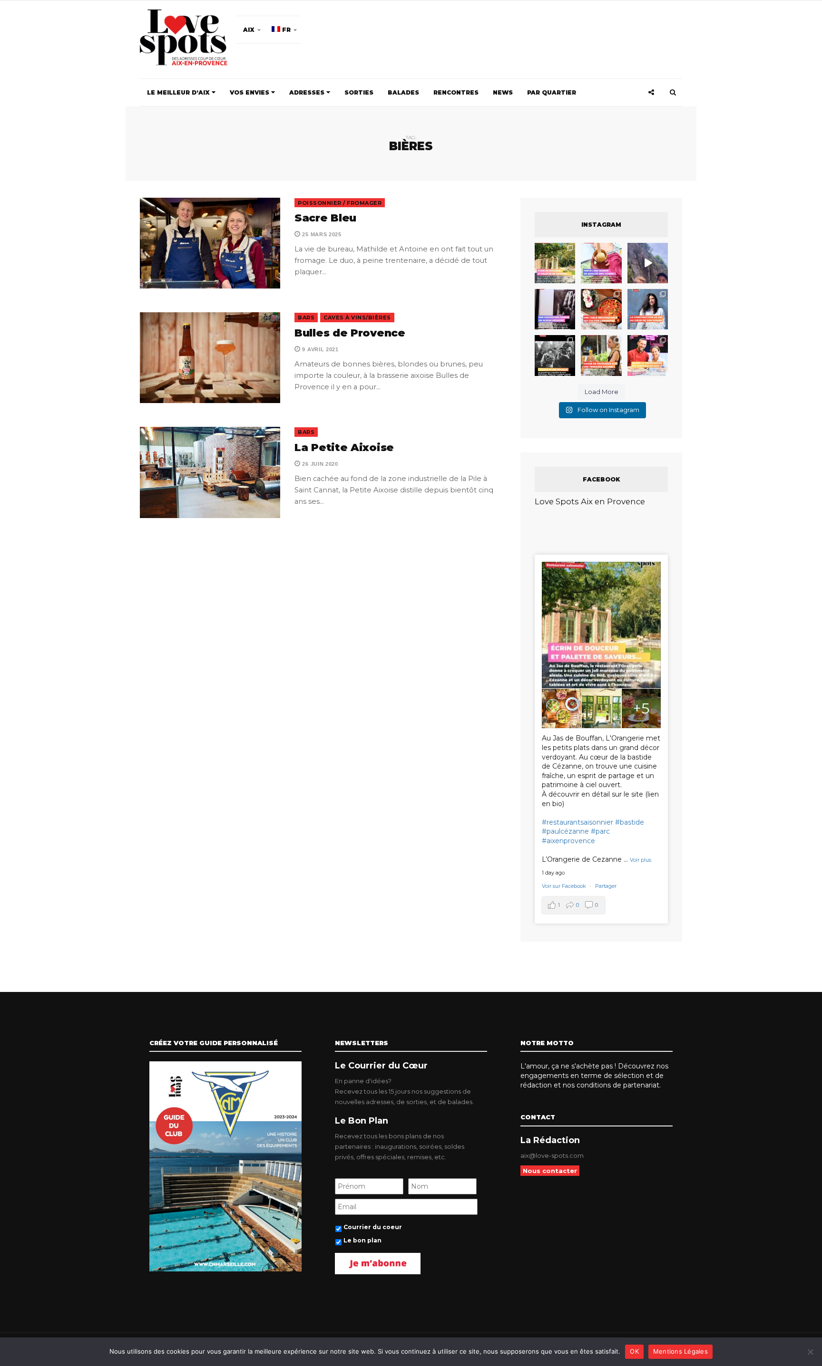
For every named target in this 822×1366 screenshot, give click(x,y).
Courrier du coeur (372, 1227)
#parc (600, 831)
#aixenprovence (568, 841)
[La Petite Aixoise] (210, 472)
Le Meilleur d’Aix (179, 92)
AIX (248, 29)
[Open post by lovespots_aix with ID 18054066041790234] (601, 263)
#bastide (629, 822)
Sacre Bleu (327, 218)
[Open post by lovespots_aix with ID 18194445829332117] (601, 309)
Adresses (307, 92)
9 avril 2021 (320, 349)
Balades (403, 92)
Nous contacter (550, 1170)
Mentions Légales (680, 1351)
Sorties (358, 92)
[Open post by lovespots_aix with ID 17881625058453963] (601, 355)
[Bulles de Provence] (210, 357)
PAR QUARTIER (551, 92)
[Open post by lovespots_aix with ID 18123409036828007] (555, 309)
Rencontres (456, 92)
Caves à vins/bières (357, 317)
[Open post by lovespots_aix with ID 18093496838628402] (555, 355)
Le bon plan (362, 1240)
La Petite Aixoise (344, 447)
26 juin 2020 (319, 464)
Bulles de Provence (349, 333)
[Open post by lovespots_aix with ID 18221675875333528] (555, 263)
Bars (306, 317)
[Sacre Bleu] (210, 243)
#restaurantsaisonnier (577, 822)
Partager (605, 886)
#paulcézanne (565, 831)
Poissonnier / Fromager (340, 203)
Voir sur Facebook (564, 886)
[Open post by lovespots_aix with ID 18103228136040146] (647, 355)
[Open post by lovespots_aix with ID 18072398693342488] (647, 309)
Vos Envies (250, 92)
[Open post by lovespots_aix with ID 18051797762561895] (647, 263)
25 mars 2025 (321, 234)
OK (634, 1351)
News (503, 92)
